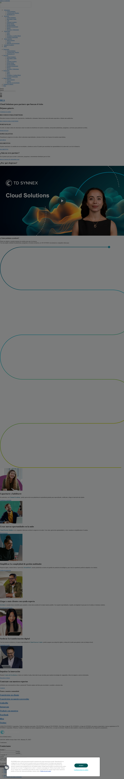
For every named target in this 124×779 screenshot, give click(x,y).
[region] (53, 766)
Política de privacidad (45, 771)
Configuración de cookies (81, 770)
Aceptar (81, 765)
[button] (6, 767)
